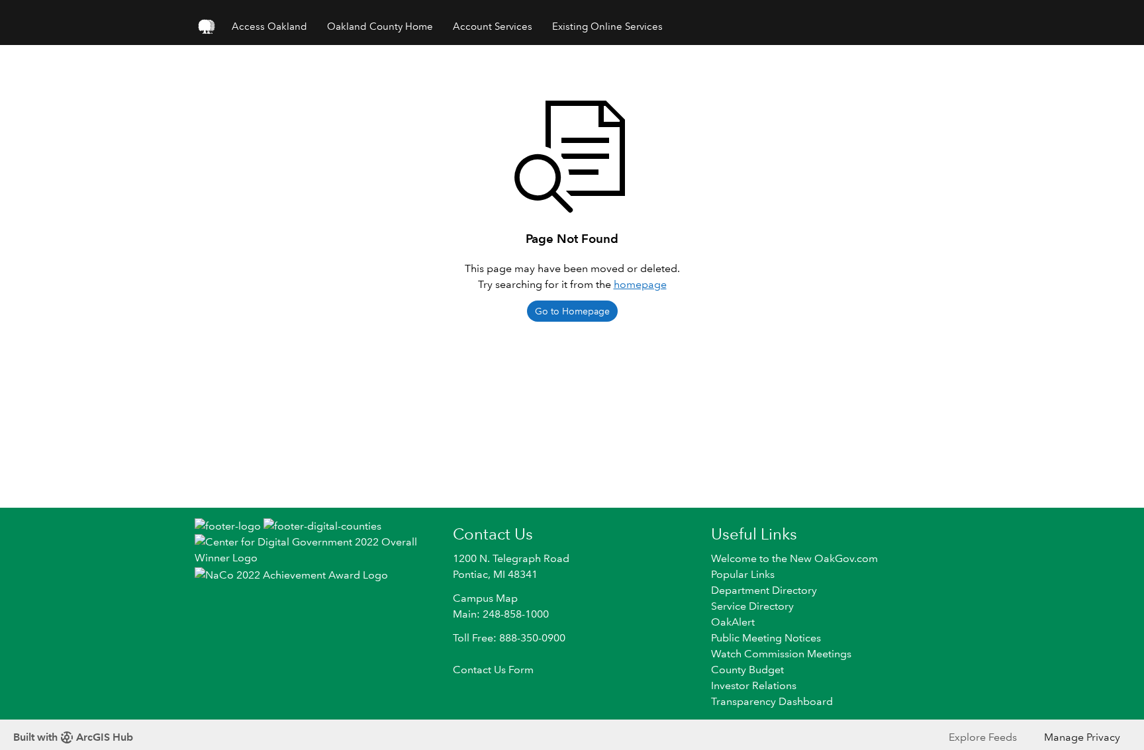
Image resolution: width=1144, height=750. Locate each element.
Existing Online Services (607, 26)
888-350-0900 (532, 638)
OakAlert (733, 622)
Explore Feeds (983, 737)
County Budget (747, 669)
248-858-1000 (516, 614)
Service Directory (752, 606)
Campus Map (485, 598)
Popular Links (743, 574)
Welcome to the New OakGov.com (794, 558)
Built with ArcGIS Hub (73, 737)
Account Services (492, 26)
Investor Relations (753, 685)
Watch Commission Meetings (781, 653)
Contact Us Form (493, 669)
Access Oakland (269, 26)
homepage (640, 284)
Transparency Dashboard (772, 701)
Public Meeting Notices (766, 638)
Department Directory (764, 590)
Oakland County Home (380, 26)
